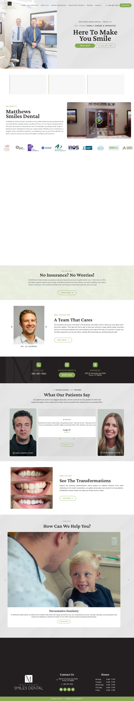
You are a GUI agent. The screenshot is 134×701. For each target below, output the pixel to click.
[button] (12, 327)
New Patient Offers (76, 5)
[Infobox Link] (39, 368)
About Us (44, 5)
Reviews (90, 5)
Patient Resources (58, 5)
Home (23, 5)
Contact (98, 5)
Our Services (32, 5)
